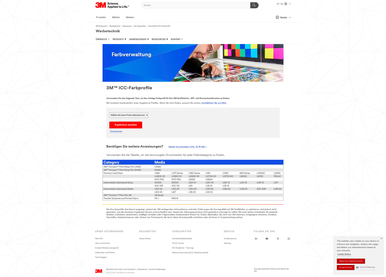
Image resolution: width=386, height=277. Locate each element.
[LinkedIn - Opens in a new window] (256, 238)
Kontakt (176, 39)
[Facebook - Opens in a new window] (278, 238)
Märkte (116, 17)
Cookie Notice (344, 254)
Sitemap (227, 243)
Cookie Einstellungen (157, 269)
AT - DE (280, 4)
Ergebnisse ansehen (126, 125)
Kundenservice (230, 239)
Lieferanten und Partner (105, 253)
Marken (130, 17)
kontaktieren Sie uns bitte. (214, 103)
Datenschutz (142, 269)
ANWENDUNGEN (137, 39)
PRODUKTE (118, 39)
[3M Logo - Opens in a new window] (112, 5)
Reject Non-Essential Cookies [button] (350, 261)
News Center (144, 239)
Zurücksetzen (116, 131)
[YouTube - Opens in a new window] (267, 238)
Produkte (101, 17)
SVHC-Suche (178, 243)
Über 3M (99, 239)
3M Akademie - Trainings (183, 248)
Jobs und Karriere (102, 243)
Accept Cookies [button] (345, 267)
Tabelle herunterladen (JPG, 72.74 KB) (186, 147)
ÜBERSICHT (101, 39)
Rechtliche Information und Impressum (121, 269)
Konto (284, 17)
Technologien (101, 257)
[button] (366, 267)
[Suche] (254, 5)
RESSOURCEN (159, 39)
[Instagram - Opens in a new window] (288, 238)
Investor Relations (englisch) (107, 248)
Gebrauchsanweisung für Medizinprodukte (190, 253)
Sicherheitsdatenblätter (182, 239)
